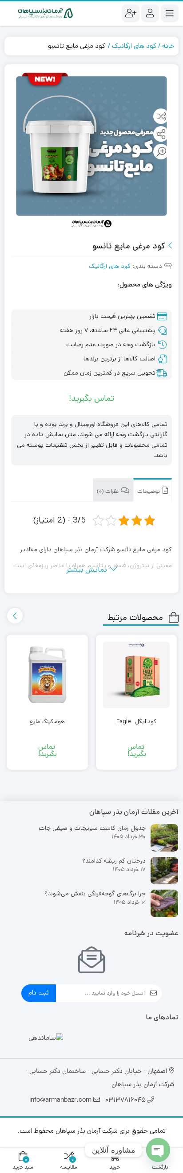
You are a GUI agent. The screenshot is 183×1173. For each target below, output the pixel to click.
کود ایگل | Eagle (136, 721)
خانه (168, 45)
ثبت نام (38, 992)
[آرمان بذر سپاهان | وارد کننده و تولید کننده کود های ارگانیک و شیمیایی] (45, 13)
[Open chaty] (158, 1150)
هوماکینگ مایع (47, 721)
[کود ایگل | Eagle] (136, 675)
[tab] (152, 490)
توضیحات (149, 492)
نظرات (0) (108, 492)
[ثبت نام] (130, 13)
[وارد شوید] (150, 13)
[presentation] (15, 615)
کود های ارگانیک (134, 45)
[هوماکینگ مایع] (47, 675)
